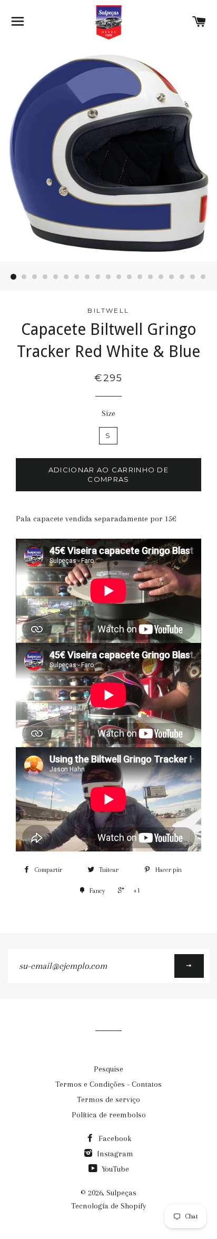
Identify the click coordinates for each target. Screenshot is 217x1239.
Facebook (114, 1138)
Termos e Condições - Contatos (108, 1084)
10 (108, 277)
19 (203, 277)
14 (150, 277)
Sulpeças (121, 1192)
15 (161, 277)
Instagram (114, 1153)
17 (182, 277)
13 (140, 277)
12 (129, 277)
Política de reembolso (109, 1114)
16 (171, 277)
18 (193, 277)
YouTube (114, 1169)
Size (108, 413)
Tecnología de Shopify (108, 1206)
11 (119, 277)
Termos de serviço (108, 1099)
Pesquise (108, 1069)
